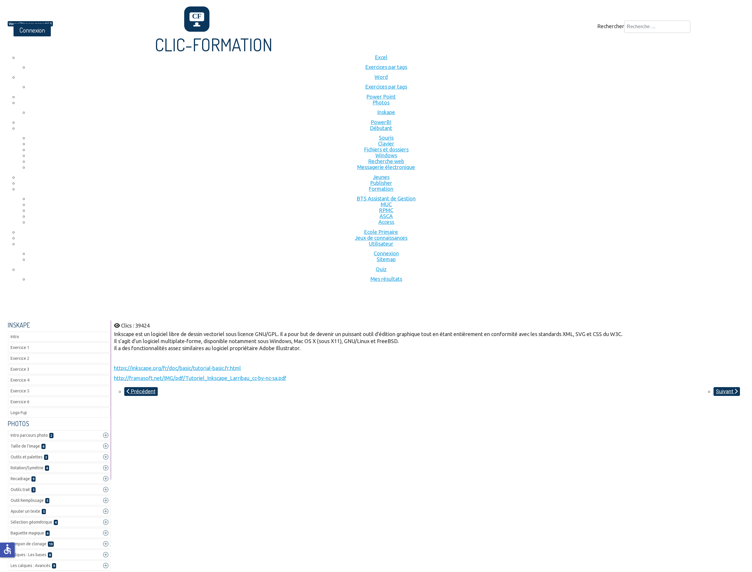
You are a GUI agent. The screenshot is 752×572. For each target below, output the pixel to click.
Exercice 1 (20, 347)
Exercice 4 (20, 380)
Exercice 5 (20, 391)
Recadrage (22, 478)
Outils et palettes (29, 457)
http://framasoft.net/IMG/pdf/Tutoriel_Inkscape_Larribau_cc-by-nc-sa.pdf (200, 378)
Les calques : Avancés (33, 565)
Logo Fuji (19, 412)
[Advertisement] (114, 304)
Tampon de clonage (32, 543)
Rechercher (610, 26)
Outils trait (22, 489)
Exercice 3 (20, 369)
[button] (105, 435)
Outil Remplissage (29, 500)
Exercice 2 (20, 358)
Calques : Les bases (31, 554)
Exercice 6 (20, 401)
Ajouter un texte (28, 511)
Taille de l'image (27, 446)
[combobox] (657, 27)
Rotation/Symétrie (29, 467)
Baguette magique (29, 533)
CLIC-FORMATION (214, 44)
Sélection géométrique (34, 522)
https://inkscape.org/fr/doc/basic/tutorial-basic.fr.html (177, 368)
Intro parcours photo (31, 435)
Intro (15, 336)
